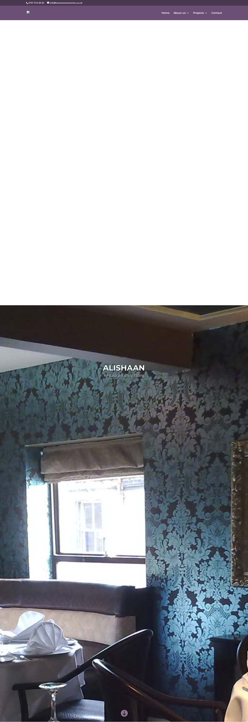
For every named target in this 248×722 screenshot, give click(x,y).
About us (180, 13)
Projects (198, 13)
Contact (217, 13)
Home (166, 13)
